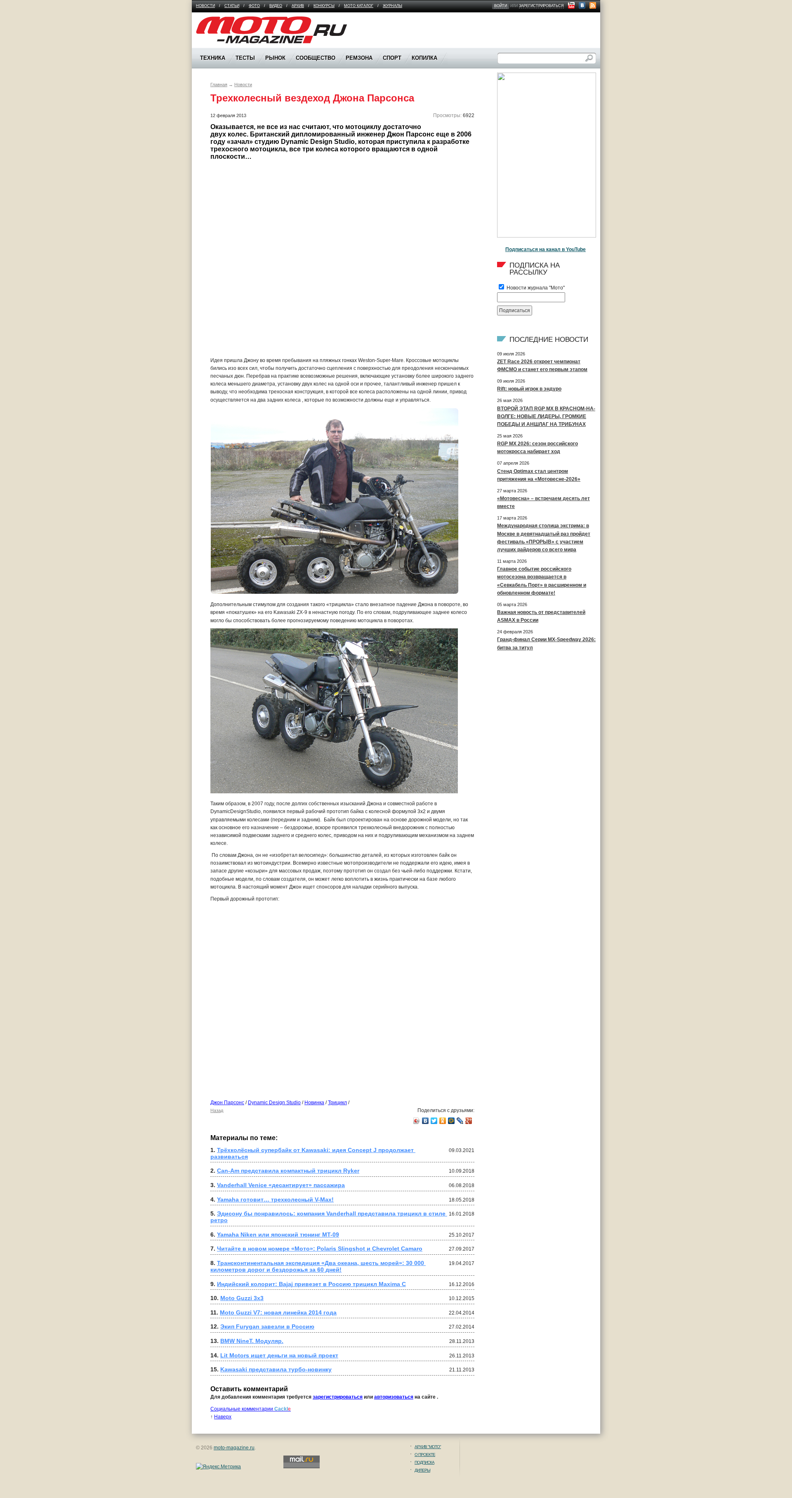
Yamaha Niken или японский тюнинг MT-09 (278, 1234)
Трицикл (337, 1102)
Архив (298, 6)
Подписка (424, 1462)
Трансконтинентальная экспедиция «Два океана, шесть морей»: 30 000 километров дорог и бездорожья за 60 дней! (318, 1266)
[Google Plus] (468, 1120)
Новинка (314, 1102)
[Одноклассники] (442, 1120)
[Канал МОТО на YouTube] (571, 5)
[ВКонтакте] (425, 1120)
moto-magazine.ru (234, 1448)
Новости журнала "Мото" (535, 288)
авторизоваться (393, 1397)
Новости (205, 6)
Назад (216, 1110)
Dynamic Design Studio (274, 1102)
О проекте (425, 1454)
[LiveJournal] (460, 1120)
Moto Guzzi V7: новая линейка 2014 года (278, 1312)
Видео (275, 6)
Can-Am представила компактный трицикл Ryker (288, 1170)
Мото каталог (358, 6)
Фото (254, 6)
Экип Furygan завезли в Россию (267, 1326)
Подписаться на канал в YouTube (545, 249)
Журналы (392, 6)
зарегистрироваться (541, 6)
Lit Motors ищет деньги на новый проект (279, 1355)
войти (500, 6)
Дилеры (422, 1470)
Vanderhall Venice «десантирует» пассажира (281, 1185)
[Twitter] (434, 1120)
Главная (218, 84)
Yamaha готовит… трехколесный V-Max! (275, 1199)
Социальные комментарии (250, 1409)
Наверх (222, 1417)
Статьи (231, 6)
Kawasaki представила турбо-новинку (276, 1369)
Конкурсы (324, 6)
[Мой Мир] (451, 1120)
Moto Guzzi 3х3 (242, 1298)
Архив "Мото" (428, 1446)
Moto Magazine (213, 20)
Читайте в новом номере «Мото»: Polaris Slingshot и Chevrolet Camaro (319, 1248)
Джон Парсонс (227, 1102)
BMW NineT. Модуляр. (251, 1341)
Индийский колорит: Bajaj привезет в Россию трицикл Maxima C (311, 1284)
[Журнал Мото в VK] (582, 5)
